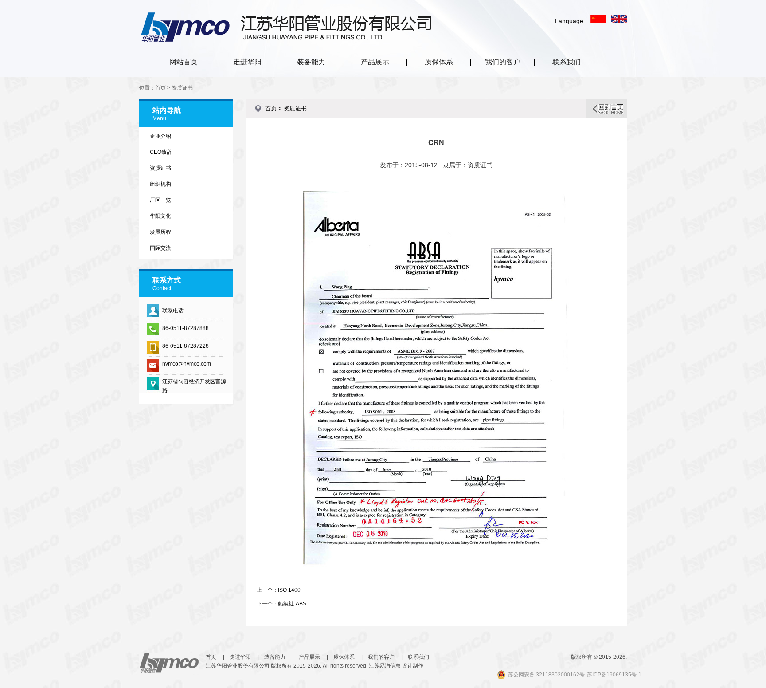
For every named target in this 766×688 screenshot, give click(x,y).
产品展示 (375, 62)
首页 (211, 657)
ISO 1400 (289, 590)
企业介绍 (160, 136)
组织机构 (160, 184)
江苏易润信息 (385, 666)
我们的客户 (502, 62)
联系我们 (566, 62)
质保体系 (439, 62)
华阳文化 (160, 216)
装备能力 (311, 62)
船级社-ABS (292, 604)
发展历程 (160, 232)
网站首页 (183, 62)
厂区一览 (160, 200)
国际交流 (160, 248)
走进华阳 (247, 62)
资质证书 (160, 168)
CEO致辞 (161, 152)
